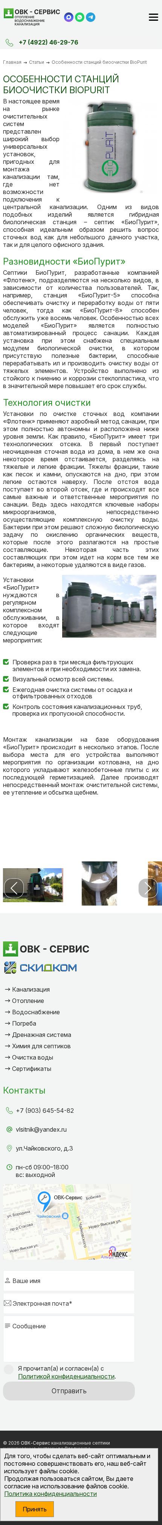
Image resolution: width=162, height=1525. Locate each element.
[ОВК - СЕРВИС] (32, 17)
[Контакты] (9, 42)
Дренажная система (41, 1034)
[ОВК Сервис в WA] (79, 17)
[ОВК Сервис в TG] (90, 17)
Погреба (24, 1023)
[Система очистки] (33, 885)
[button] (14, 888)
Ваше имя (26, 1281)
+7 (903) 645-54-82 (45, 1110)
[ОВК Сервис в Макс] (68, 17)
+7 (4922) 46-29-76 (48, 42)
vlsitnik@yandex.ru (41, 1129)
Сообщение (29, 1326)
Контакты (24, 1090)
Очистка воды (32, 1057)
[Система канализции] (99, 885)
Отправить (69, 1391)
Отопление (28, 1000)
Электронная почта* (42, 1303)
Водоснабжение (36, 1012)
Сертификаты (31, 1068)
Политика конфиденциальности (50, 1493)
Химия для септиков (41, 1046)
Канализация (31, 989)
